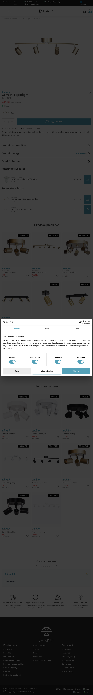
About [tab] (76, 329)
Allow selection (46, 371)
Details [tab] (46, 329)
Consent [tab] (16, 329)
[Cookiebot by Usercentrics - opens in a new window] (80, 322)
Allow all (76, 371)
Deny (17, 371)
